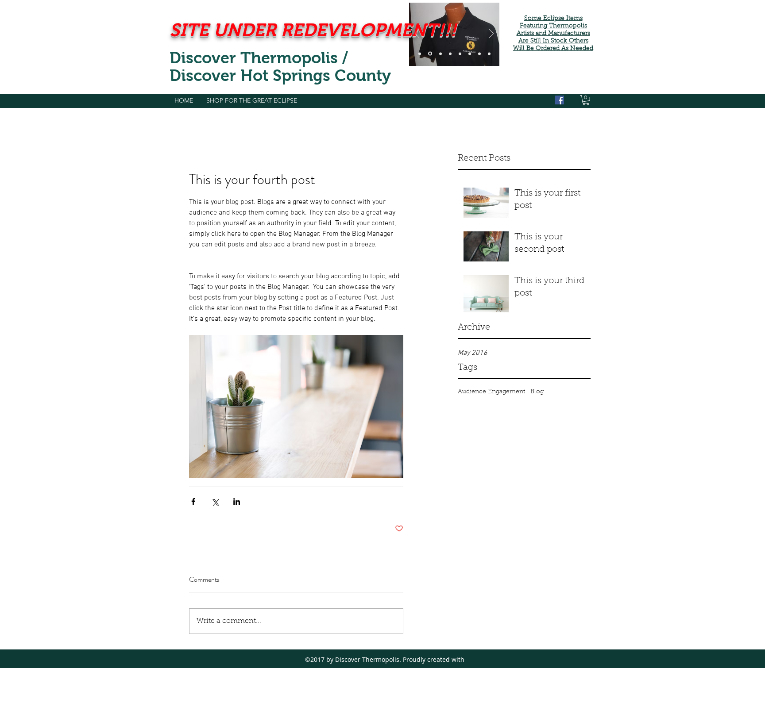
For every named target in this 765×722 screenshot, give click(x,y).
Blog (537, 392)
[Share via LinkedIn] (236, 501)
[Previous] (417, 34)
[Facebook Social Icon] (559, 100)
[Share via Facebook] (193, 501)
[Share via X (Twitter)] (215, 501)
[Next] (491, 34)
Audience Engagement (491, 392)
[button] (586, 100)
